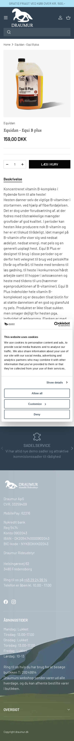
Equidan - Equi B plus (27, 44)
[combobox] (37, 32)
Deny (37, 414)
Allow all (37, 393)
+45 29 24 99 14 (35, 580)
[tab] (13, 179)
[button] (68, 18)
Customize (35, 403)
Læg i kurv (49, 164)
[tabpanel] (37, 300)
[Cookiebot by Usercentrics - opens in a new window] (54, 324)
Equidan (9, 123)
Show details (55, 382)
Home (7, 44)
